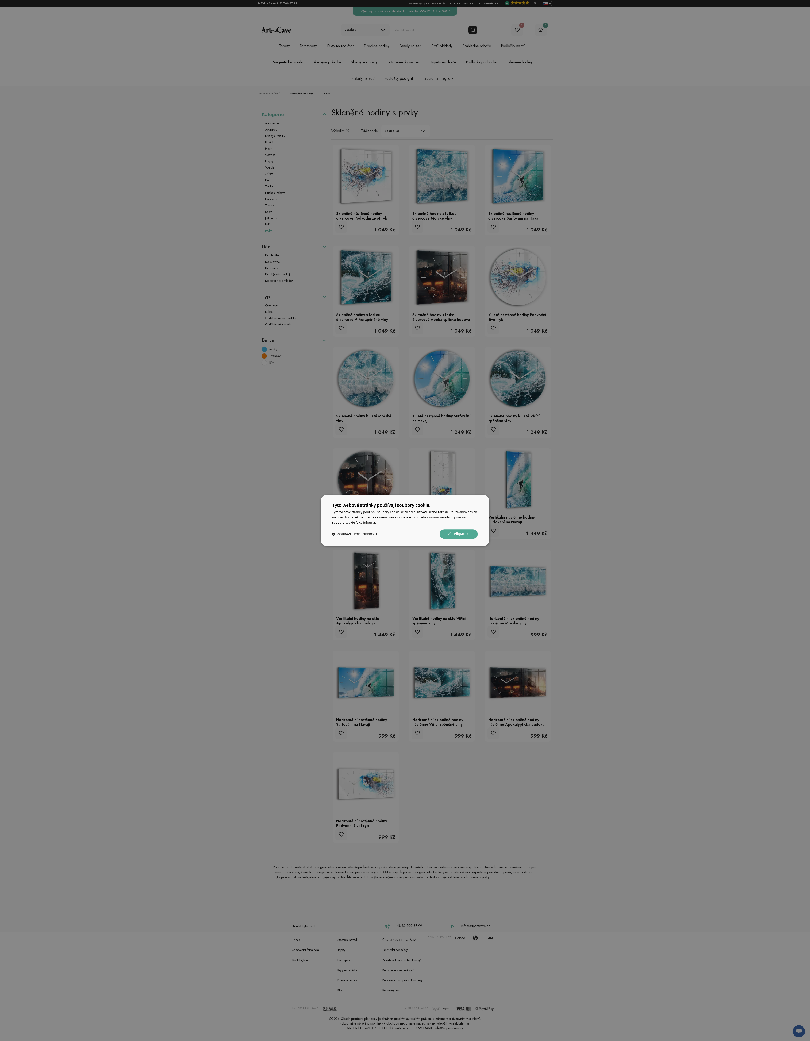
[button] (354, 534)
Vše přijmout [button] (459, 534)
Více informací (366, 522)
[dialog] (405, 520)
